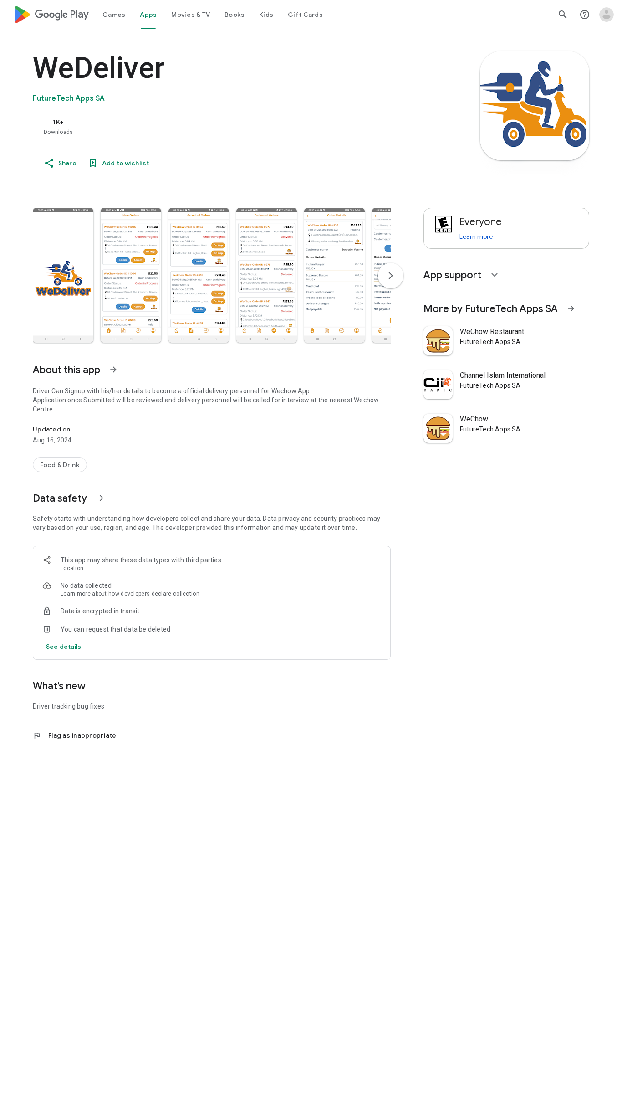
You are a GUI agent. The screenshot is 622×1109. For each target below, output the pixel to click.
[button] (63, 275)
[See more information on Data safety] (100, 498)
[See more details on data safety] (63, 646)
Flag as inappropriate (74, 735)
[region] (215, 127)
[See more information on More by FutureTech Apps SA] (571, 308)
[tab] (114, 14)
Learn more (76, 593)
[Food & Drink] (60, 465)
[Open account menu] (606, 15)
